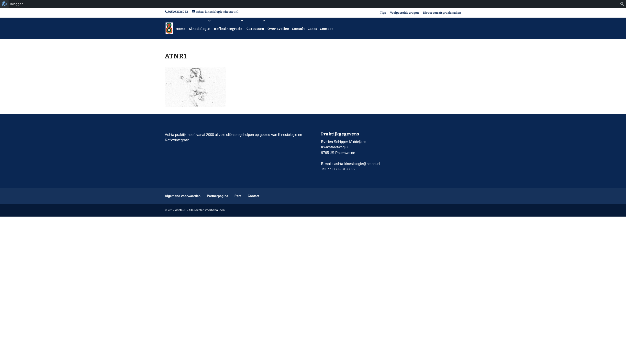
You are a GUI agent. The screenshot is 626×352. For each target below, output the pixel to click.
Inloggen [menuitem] (16, 4)
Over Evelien (278, 29)
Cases (312, 29)
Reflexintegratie (228, 29)
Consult (298, 29)
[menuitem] (4, 4)
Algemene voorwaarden (183, 196)
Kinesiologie (199, 29)
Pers (238, 196)
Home (180, 29)
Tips (383, 12)
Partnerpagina (217, 196)
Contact (326, 29)
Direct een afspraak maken (442, 12)
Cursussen (255, 29)
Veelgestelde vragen (404, 12)
